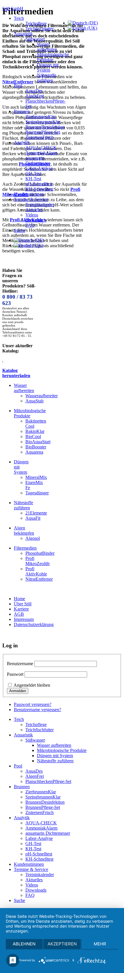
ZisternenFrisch (39, 137)
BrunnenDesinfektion (45, 126)
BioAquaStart (37, 441)
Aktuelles (34, 209)
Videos (31, 214)
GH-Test (33, 173)
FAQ (30, 225)
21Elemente (36, 513)
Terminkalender (39, 204)
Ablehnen (24, 944)
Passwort (15, 674)
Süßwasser (35, 39)
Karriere (21, 609)
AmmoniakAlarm (41, 152)
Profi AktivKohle (36, 571)
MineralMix (36, 477)
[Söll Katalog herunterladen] (2, 360)
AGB (19, 614)
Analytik (22, 142)
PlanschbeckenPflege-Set (48, 781)
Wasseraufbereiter (41, 395)
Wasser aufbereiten (47, 47)
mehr (100, 944)
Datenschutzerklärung (34, 624)
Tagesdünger (37, 492)
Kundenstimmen (29, 194)
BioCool (33, 436)
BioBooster (35, 446)
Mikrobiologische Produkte (53, 57)
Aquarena (34, 452)
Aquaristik (23, 33)
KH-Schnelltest (39, 189)
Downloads (35, 220)
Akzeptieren (62, 944)
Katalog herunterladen (16, 373)
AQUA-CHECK (41, 147)
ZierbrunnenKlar (40, 116)
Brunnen (22, 111)
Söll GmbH (12, 8)
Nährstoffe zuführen (46, 78)
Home (19, 598)
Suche (19, 230)
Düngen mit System (48, 67)
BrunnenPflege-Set (42, 132)
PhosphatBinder (40, 553)
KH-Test (33, 178)
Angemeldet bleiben (32, 685)
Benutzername (20, 663)
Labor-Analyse (39, 168)
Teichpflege (36, 23)
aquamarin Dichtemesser (37, 161)
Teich (19, 18)
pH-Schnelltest (38, 183)
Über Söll (22, 603)
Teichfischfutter (39, 28)
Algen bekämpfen (24, 530)
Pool (18, 85)
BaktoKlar (34, 431)
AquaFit (32, 518)
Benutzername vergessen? (37, 709)
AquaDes (34, 90)
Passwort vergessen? (32, 704)
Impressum (24, 619)
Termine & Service (31, 199)
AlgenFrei (34, 95)
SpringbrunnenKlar (43, 121)
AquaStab (34, 400)
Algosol (32, 538)
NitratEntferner (39, 579)
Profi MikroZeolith (37, 561)
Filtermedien (25, 548)
